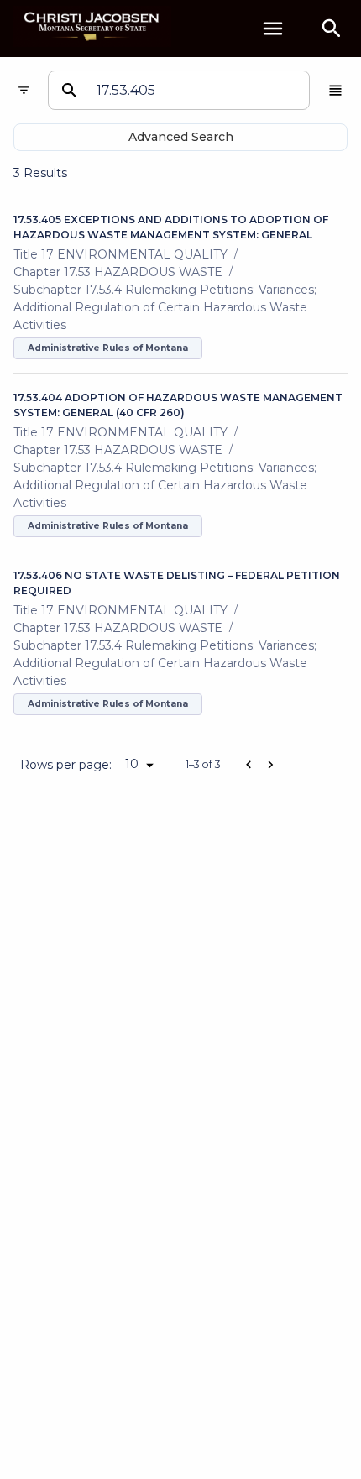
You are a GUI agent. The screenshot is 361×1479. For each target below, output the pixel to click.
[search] (332, 28)
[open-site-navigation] (273, 28)
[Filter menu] (23, 90)
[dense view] (335, 90)
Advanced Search (180, 136)
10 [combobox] (132, 763)
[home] (92, 28)
